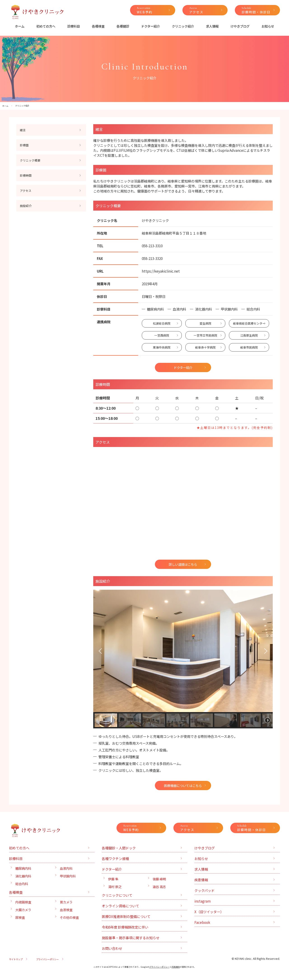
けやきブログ (240, 26)
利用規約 (176, 966)
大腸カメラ (23, 909)
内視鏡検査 (23, 902)
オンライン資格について (120, 905)
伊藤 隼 (113, 879)
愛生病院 (205, 323)
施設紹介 (26, 206)
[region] (183, 659)
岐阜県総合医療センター (249, 323)
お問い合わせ (112, 948)
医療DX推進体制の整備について (126, 916)
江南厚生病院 (249, 335)
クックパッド (204, 890)
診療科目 (73, 26)
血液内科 (66, 868)
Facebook (202, 922)
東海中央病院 (161, 347)
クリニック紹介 (183, 26)
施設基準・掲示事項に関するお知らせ (130, 937)
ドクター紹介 (150, 26)
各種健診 (123, 26)
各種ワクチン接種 (115, 858)
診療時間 (26, 175)
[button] (100, 651)
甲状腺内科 (68, 876)
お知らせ (267, 26)
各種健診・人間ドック (119, 847)
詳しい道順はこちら (183, 564)
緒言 (23, 130)
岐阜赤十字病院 (205, 347)
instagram (202, 900)
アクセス (25, 190)
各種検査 (98, 26)
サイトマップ (16, 959)
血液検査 (66, 909)
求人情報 (212, 26)
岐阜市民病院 (249, 347)
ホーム (19, 26)
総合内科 (21, 883)
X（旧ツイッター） (209, 911)
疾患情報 (201, 879)
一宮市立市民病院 (205, 335)
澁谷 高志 (159, 886)
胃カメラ (66, 902)
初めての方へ (45, 26)
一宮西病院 (161, 335)
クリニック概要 (30, 160)
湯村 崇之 (114, 886)
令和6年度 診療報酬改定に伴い (125, 926)
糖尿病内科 (23, 868)
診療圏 (24, 145)
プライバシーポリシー (47, 959)
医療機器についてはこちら (183, 785)
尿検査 (20, 917)
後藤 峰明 (159, 879)
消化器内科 (23, 876)
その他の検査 (69, 917)
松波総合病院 (161, 323)
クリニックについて (117, 895)
